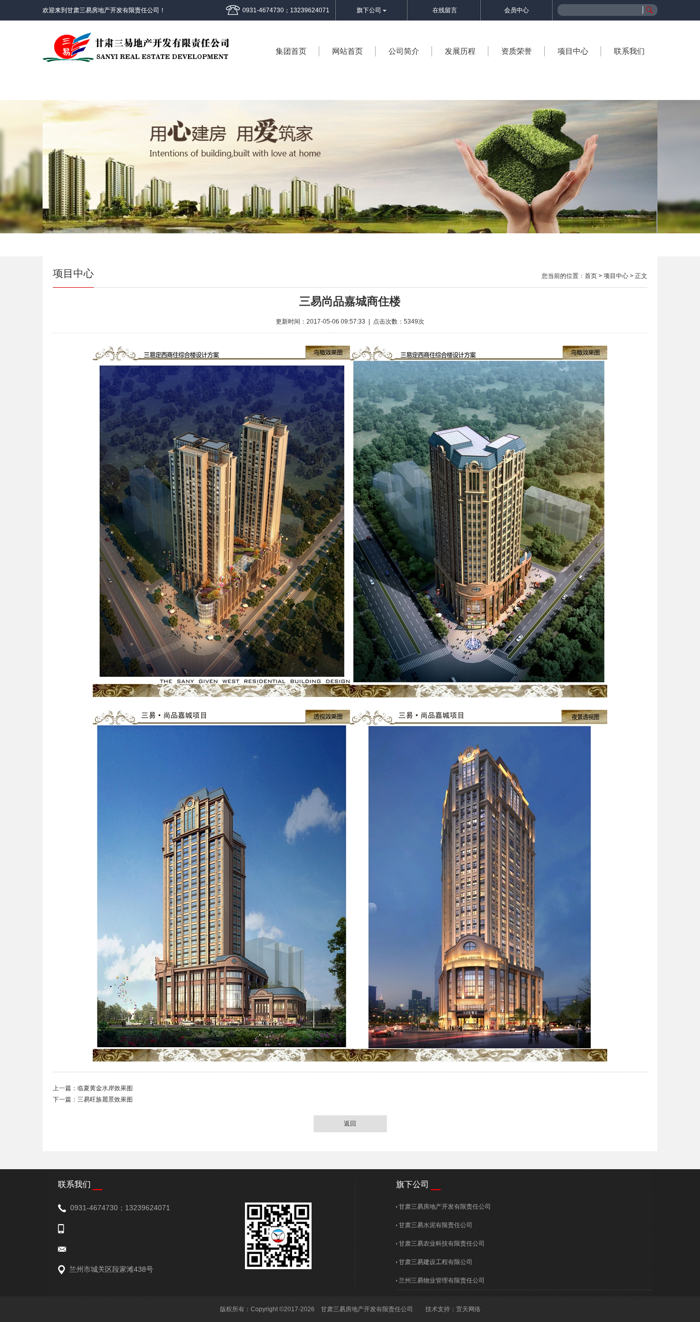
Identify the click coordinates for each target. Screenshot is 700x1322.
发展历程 (460, 51)
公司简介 (403, 51)
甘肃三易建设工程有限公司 (434, 1262)
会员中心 (516, 10)
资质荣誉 (516, 51)
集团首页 (291, 51)
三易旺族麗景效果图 (105, 1099)
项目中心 (573, 51)
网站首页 (347, 51)
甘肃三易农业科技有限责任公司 (441, 1243)
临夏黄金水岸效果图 (105, 1088)
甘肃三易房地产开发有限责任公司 (444, 1206)
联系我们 (629, 51)
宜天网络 (468, 1309)
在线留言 (445, 10)
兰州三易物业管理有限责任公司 (441, 1280)
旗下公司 (370, 10)
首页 (591, 275)
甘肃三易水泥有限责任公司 (434, 1225)
